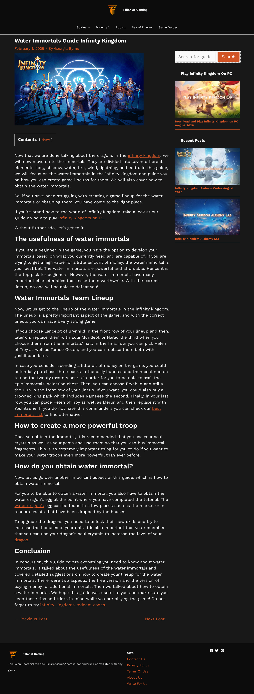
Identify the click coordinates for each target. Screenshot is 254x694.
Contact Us (136, 659)
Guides (81, 27)
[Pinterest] (222, 650)
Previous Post (31, 619)
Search (228, 56)
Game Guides (168, 27)
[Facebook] (211, 650)
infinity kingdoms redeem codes (72, 605)
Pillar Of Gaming (135, 10)
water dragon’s (29, 505)
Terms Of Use (137, 671)
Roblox (121, 27)
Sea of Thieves (142, 27)
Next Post (157, 619)
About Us (134, 677)
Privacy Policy (138, 665)
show (45, 140)
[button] (88, 27)
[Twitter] (216, 650)
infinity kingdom (144, 155)
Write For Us (137, 683)
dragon (21, 540)
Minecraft (103, 27)
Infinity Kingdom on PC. (81, 218)
